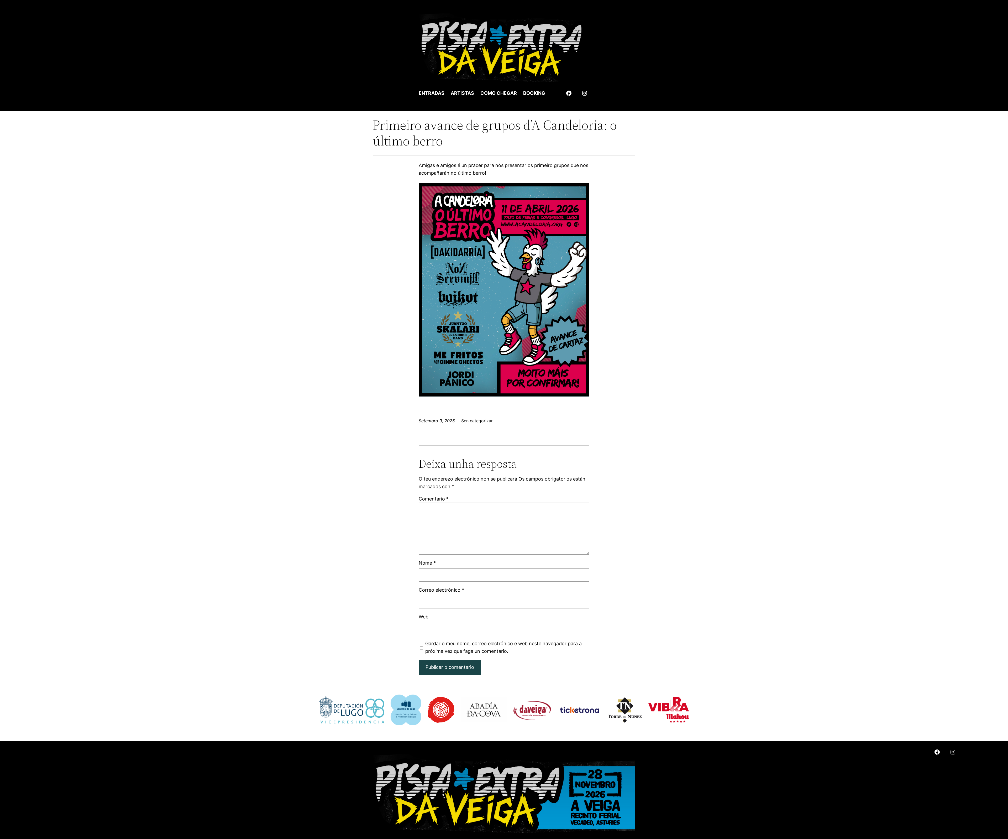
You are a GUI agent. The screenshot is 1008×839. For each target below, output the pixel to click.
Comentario (434, 499)
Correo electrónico (441, 590)
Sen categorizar (477, 420)
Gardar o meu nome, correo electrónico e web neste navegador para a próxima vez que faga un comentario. (503, 647)
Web (423, 616)
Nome (427, 563)
